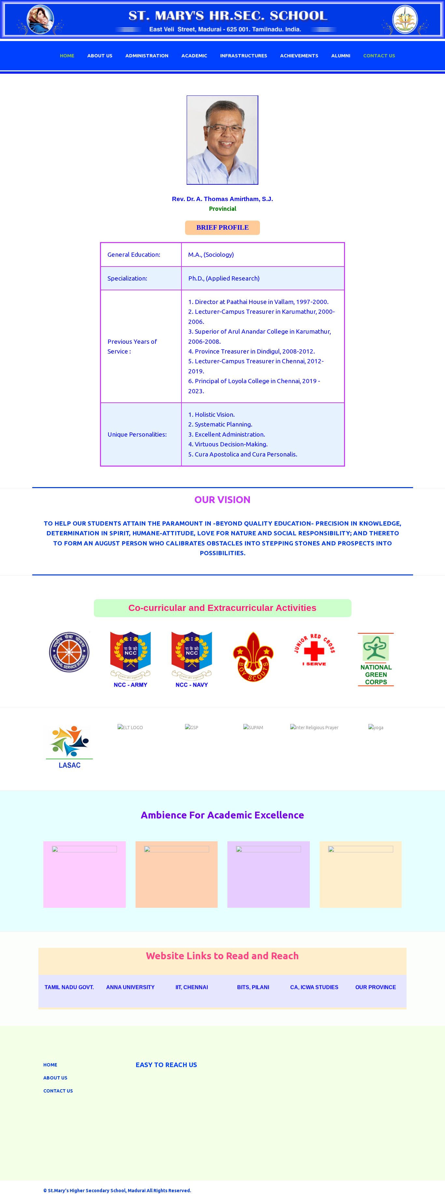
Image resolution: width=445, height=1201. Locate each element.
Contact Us (58, 1090)
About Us (99, 55)
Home (67, 55)
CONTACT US (379, 55)
